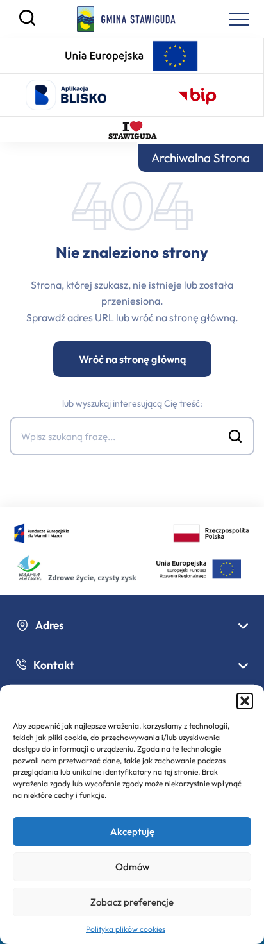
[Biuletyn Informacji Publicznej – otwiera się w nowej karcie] (197, 95)
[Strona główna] (126, 19)
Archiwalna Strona (200, 157)
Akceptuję (132, 831)
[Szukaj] (27, 22)
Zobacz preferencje (132, 902)
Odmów (132, 867)
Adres (49, 625)
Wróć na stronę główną (132, 359)
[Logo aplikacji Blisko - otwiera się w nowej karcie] (66, 95)
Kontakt (53, 664)
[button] (244, 701)
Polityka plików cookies (125, 929)
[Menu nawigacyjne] (239, 19)
